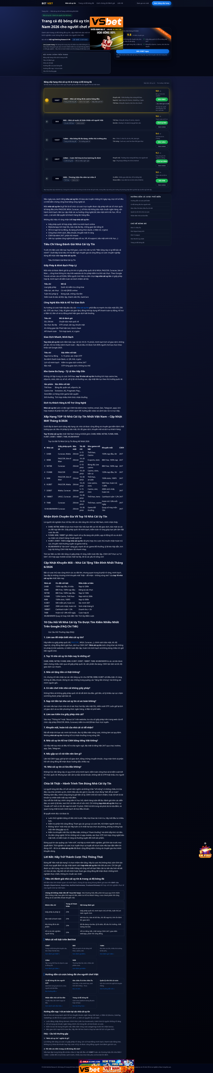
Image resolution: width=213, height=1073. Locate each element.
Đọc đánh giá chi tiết (162, 103)
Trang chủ (45, 11)
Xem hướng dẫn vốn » (107, 989)
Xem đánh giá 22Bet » (52, 968)
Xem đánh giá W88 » (79, 968)
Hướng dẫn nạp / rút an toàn (52, 68)
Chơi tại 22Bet (162, 161)
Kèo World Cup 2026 (137, 239)
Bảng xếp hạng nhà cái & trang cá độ (55, 57)
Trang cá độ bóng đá (86, 3)
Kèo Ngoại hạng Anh (137, 231)
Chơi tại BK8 (162, 123)
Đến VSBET (162, 99)
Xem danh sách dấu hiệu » (54, 1006)
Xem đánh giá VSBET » (52, 954)
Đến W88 (162, 181)
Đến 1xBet (162, 142)
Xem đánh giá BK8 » (79, 954)
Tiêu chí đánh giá (48, 60)
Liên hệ (120, 3)
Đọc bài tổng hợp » (79, 1006)
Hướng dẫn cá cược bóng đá (52, 66)
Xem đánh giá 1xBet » (107, 954)
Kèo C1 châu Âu (136, 228)
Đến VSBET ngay (142, 51)
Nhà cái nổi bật (48, 63)
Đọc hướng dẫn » (51, 991)
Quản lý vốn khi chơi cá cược (140, 212)
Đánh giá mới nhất (143, 3)
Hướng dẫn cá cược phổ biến (140, 201)
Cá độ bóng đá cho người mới (140, 204)
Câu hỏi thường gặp (49, 71)
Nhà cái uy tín (70, 3)
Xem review (162, 127)
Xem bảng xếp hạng (161, 3)
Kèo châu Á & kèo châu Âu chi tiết (142, 208)
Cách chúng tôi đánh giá (106, 3)
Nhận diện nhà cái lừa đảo (139, 216)
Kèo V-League (135, 235)
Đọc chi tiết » (77, 989)
